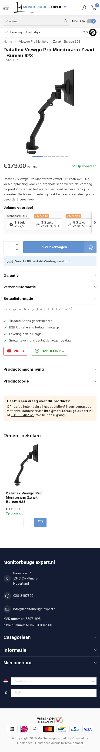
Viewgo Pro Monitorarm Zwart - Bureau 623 (49, 42)
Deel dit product (58, 309)
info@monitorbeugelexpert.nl (68, 411)
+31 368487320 (22, 415)
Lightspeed (25, 743)
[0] (94, 7)
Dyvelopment (74, 743)
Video (19, 351)
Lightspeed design (47, 743)
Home (7, 42)
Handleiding (52, 351)
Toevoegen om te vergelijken (22, 309)
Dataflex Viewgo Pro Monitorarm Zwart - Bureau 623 (24, 497)
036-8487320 (23, 595)
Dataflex (10, 60)
